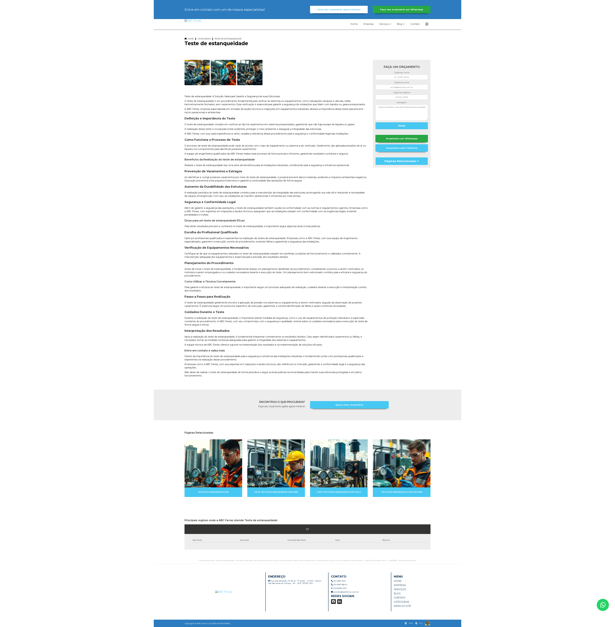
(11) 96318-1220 (340, 588)
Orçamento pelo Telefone (402, 148)
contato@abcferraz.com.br (346, 592)
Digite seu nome (401, 72)
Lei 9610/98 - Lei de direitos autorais (402, 560)
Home (354, 24)
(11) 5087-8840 (340, 584)
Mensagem (402, 102)
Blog (399, 24)
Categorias (204, 38)
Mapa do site (402, 606)
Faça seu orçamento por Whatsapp (401, 9)
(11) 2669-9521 (339, 581)
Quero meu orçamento (349, 405)
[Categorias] (426, 24)
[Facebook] (333, 601)
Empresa (368, 24)
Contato (415, 24)
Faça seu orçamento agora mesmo (338, 9)
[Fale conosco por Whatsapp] (603, 605)
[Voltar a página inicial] (192, 20)
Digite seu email (401, 82)
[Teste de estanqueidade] (197, 72)
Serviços (384, 24)
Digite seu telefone (401, 92)
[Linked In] (339, 601)
